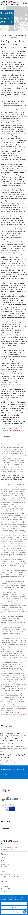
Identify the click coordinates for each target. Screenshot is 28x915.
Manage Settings (14, 912)
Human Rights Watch (18, 430)
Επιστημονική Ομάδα (7, 889)
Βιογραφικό (4, 886)
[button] (23, 3)
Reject (14, 907)
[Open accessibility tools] (25, 912)
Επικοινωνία (4, 891)
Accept (14, 903)
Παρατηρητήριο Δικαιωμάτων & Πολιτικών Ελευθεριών (14, 36)
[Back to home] (10, 3)
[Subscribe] (25, 774)
